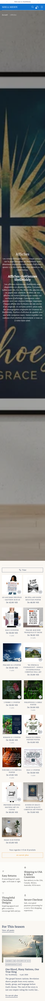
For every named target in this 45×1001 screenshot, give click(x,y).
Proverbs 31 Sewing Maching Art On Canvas (11, 807)
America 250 (11, 961)
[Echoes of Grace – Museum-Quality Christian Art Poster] (33, 792)
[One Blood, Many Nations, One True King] (22, 949)
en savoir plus (22, 855)
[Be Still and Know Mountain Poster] (33, 585)
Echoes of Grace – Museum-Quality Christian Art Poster (33, 807)
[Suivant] (38, 2)
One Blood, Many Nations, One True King (22, 970)
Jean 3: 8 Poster (12, 630)
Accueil (5, 15)
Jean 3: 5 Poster (33, 770)
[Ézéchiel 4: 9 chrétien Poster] (12, 757)
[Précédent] (6, 2)
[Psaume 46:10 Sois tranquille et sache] (33, 617)
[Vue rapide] (19, 592)
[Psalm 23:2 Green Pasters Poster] (33, 725)
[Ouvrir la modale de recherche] (32, 7)
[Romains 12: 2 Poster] (12, 725)
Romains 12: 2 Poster (12, 737)
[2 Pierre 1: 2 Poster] (12, 690)
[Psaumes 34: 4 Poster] (12, 652)
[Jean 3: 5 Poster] (33, 757)
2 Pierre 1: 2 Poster (12, 702)
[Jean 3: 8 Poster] (12, 617)
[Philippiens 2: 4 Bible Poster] (33, 690)
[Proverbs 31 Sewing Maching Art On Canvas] (12, 792)
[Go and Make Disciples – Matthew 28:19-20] (12, 585)
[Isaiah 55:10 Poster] (12, 827)
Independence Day (13, 964)
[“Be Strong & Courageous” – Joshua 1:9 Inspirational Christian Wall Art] (33, 652)
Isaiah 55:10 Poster (12, 840)
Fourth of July (23, 961)
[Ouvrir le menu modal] (42, 7)
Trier (24, 570)
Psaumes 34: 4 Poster (12, 665)
